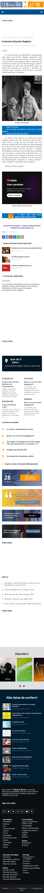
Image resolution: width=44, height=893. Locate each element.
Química (25, 845)
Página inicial (6, 37)
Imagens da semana (29, 830)
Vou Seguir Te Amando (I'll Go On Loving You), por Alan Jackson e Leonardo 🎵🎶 (23, 443)
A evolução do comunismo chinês (20, 456)
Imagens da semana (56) (17, 450)
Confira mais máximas (27, 503)
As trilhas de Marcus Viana (20, 257)
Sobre (25, 870)
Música (5, 840)
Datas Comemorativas (30, 828)
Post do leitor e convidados (28, 858)
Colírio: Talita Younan (19, 774)
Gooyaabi (29, 888)
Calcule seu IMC (9, 870)
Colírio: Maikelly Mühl (19, 748)
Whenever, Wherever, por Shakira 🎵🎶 (19, 599)
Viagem (5, 845)
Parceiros (26, 863)
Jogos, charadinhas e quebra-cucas (30, 822)
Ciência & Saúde (9, 828)
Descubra (32, 516)
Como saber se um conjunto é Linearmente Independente (26, 714)
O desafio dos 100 (18, 722)
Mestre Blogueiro (8, 45)
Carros (5, 847)
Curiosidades (27, 826)
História (25, 833)
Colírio (5, 833)
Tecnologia (7, 842)
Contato (26, 872)
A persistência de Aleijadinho (22, 757)
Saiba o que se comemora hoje (30, 478)
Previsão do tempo (10, 872)
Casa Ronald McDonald (11, 879)
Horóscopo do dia (9, 838)
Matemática (26, 843)
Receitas (6, 824)
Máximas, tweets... (9, 861)
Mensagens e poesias (11, 859)
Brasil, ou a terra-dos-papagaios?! (33, 383)
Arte (7, 232)
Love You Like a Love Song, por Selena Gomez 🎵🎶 (23, 604)
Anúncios (26, 861)
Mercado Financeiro (10, 874)
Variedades (14, 37)
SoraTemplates (12, 888)
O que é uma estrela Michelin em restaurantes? (10, 384)
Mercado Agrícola (9, 877)
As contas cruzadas (18, 731)
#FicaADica (7, 821)
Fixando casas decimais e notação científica (23, 705)
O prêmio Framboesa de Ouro (21, 265)
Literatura (7, 857)
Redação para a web (30, 866)
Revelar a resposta (33, 531)
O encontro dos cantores (20, 739)
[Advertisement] (23, 348)
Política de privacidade (31, 868)
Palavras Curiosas (9, 864)
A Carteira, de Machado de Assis (20, 429)
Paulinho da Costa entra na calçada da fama (26, 248)
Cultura (7, 679)
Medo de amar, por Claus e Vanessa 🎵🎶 (19, 594)
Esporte (24, 679)
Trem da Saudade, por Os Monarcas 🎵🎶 (19, 590)
